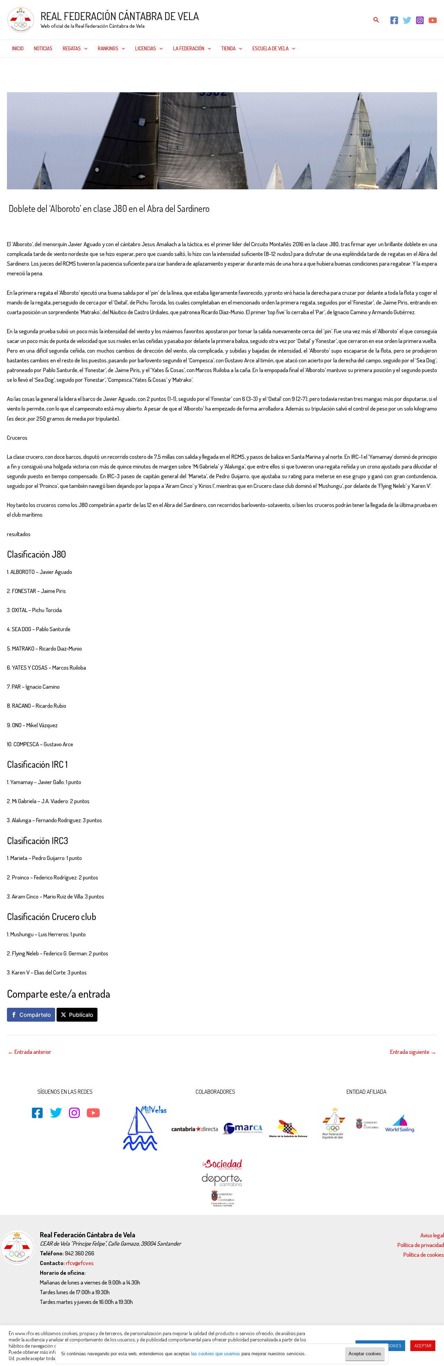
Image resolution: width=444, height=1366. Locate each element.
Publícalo (81, 1014)
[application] (84, 48)
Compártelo (35, 1014)
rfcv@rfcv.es (80, 1262)
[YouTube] (432, 20)
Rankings (108, 48)
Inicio (18, 48)
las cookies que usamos (215, 1353)
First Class (85, 223)
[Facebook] (394, 20)
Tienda (228, 48)
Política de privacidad (421, 1244)
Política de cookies (423, 1254)
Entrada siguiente (413, 1052)
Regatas (72, 48)
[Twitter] (407, 20)
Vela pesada (166, 223)
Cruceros (60, 223)
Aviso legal (432, 1235)
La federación (188, 48)
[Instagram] (420, 20)
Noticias (43, 48)
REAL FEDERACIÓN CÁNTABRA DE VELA (120, 16)
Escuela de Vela (271, 48)
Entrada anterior (29, 1052)
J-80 (120, 223)
